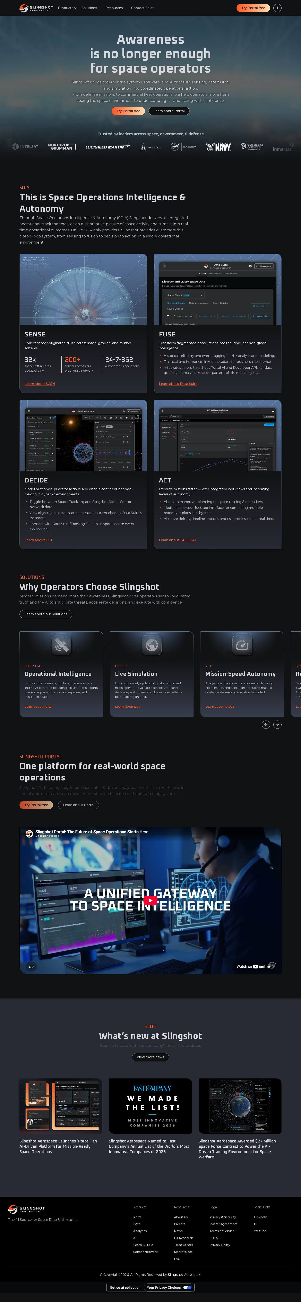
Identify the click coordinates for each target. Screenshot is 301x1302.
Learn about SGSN (40, 384)
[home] (38, 8)
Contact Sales (142, 8)
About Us (181, 1217)
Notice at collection (125, 1287)
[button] (67, 8)
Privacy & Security (222, 1217)
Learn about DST (39, 540)
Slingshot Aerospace (184, 1275)
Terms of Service (221, 1231)
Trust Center (183, 1245)
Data (136, 1224)
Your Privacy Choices (164, 1287)
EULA (213, 1238)
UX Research (183, 1238)
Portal (137, 1217)
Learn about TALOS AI (177, 540)
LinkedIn (260, 1217)
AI (134, 1238)
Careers (180, 1224)
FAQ (177, 1259)
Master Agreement (223, 1224)
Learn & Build (143, 1245)
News (178, 1231)
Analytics (140, 1231)
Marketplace (183, 1252)
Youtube (260, 1231)
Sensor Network (145, 1252)
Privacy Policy (219, 1245)
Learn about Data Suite (178, 384)
